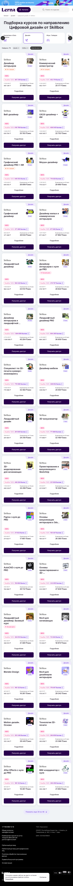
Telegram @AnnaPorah (9, 838)
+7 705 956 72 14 (8, 827)
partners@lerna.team (9, 839)
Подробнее (9, 879)
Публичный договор (9, 845)
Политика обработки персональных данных (14, 855)
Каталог (6, 15)
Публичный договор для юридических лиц (15, 850)
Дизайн (13, 15)
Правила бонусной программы (12, 859)
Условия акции (7, 863)
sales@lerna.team (8, 832)
